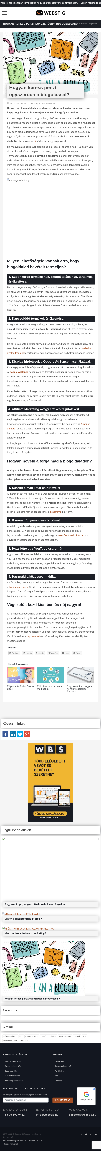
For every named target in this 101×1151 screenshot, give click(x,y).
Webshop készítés (13, 1066)
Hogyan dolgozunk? (63, 1066)
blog (36, 103)
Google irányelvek (11, 1144)
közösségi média (18, 587)
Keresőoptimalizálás (14, 1081)
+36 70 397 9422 (14, 1114)
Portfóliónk (59, 1071)
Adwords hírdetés (12, 1076)
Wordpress (24, 1040)
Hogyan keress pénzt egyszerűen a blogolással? (32, 998)
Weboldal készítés (13, 1061)
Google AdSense (19, 371)
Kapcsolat (59, 1081)
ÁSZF (39, 1140)
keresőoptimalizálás (48, 1036)
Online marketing (47, 103)
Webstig (52, 24)
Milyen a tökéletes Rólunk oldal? (20, 687)
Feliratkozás (62, 1100)
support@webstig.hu (82, 1114)
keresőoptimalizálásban (71, 535)
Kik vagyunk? (60, 1061)
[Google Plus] (27, 734)
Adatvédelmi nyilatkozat (13, 1140)
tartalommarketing (10, 1040)
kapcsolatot (33, 636)
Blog (59, 24)
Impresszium (30, 1140)
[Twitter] (20, 734)
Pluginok (77, 1036)
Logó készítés (11, 1071)
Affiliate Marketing (10, 1036)
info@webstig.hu (47, 1114)
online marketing (65, 1036)
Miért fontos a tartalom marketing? (49, 687)
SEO (84, 1036)
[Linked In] (13, 734)
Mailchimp (56, 511)
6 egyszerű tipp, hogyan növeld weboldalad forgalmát (79, 689)
